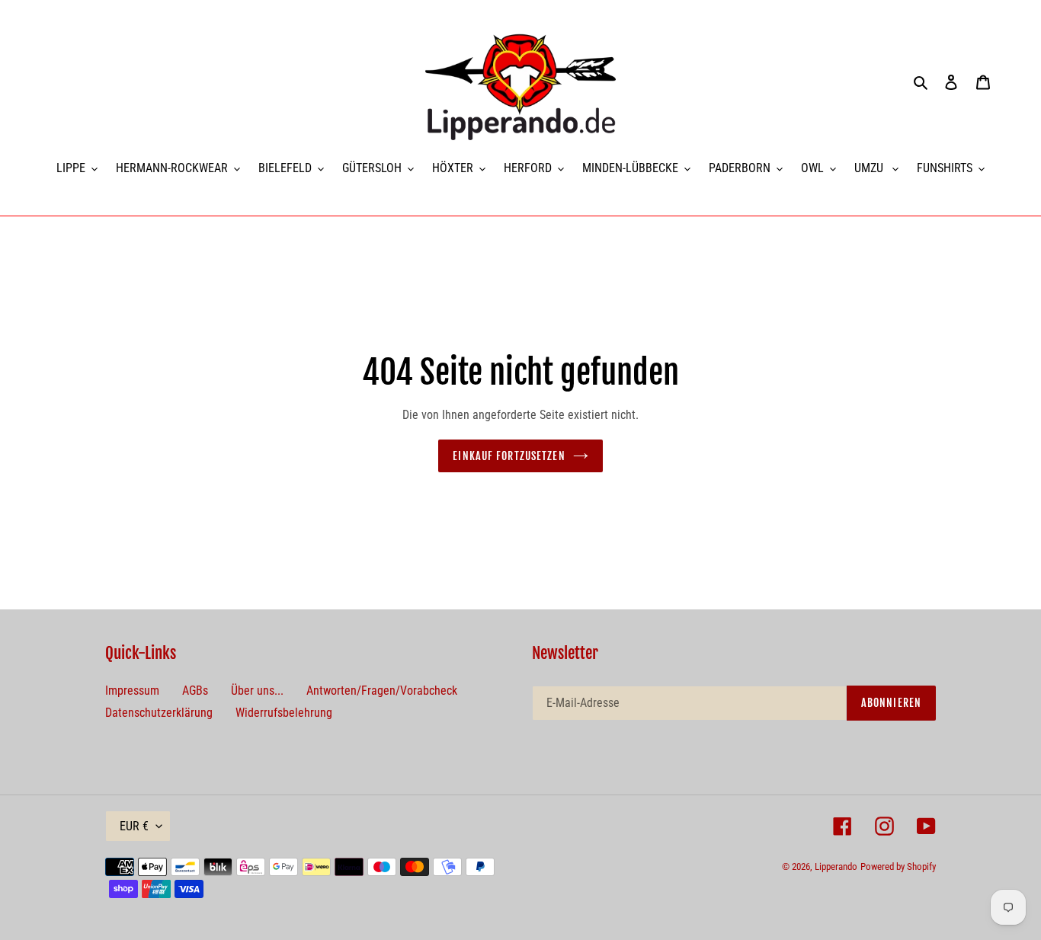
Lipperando (836, 866)
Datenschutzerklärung (159, 712)
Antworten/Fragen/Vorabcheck (381, 690)
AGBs (195, 690)
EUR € (134, 826)
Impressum (132, 690)
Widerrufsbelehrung (283, 712)
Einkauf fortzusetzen (509, 455)
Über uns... (257, 690)
